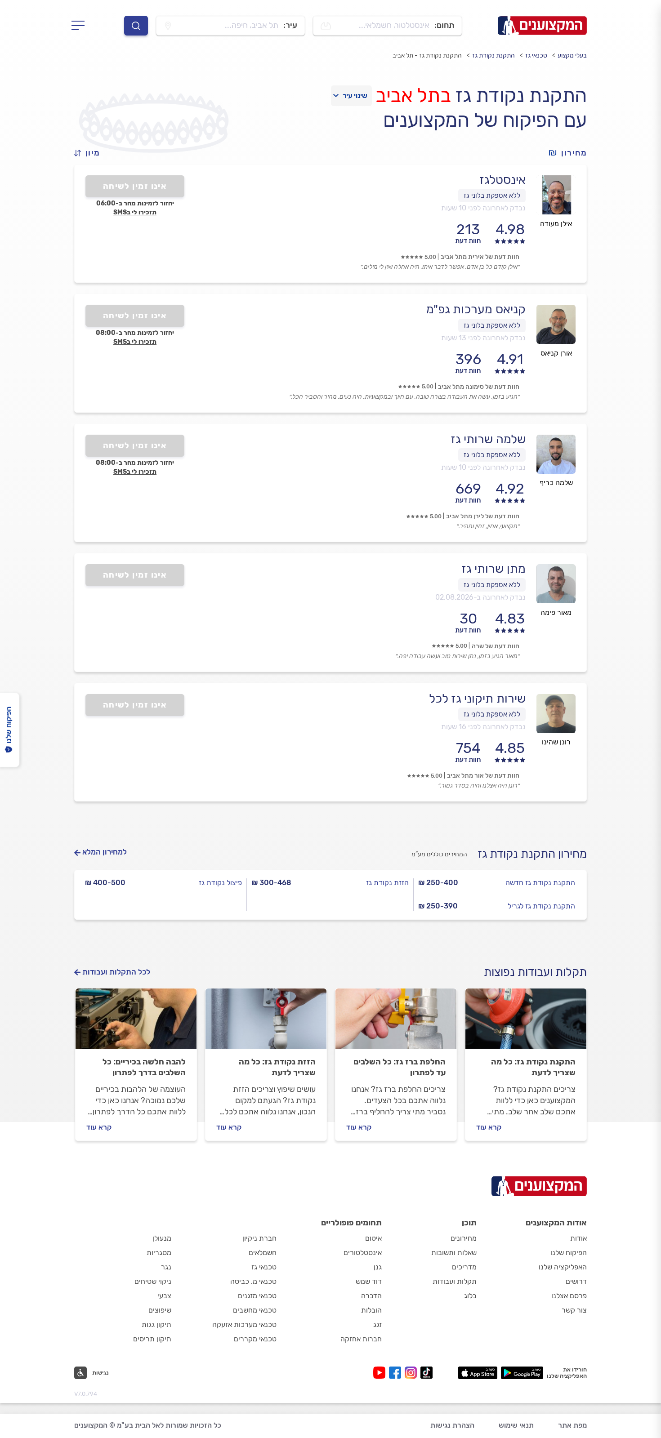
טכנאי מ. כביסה (253, 1281)
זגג (377, 1324)
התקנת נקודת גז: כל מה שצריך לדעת (533, 1067)
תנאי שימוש (516, 1425)
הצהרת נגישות (452, 1425)
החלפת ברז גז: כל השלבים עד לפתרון (399, 1067)
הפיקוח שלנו (568, 1252)
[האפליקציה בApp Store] (477, 1373)
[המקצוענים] (542, 25)
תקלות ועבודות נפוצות (535, 972)
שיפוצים (159, 1310)
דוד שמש (369, 1281)
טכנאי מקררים (255, 1339)
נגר (166, 1267)
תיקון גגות (156, 1324)
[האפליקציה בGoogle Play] (522, 1373)
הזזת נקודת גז (387, 882)
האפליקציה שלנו (563, 1267)
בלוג (470, 1295)
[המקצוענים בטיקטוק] (426, 1373)
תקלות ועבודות (455, 1281)
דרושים (576, 1281)
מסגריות (159, 1252)
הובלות (371, 1310)
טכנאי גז (536, 55)
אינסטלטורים (363, 1252)
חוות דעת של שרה (495, 646)
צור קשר (574, 1310)
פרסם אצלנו (569, 1295)
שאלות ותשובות (454, 1252)
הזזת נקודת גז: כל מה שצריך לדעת (277, 1067)
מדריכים (464, 1267)
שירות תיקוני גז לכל (477, 698)
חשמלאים (263, 1252)
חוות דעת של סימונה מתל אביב (478, 387)
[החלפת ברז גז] (395, 1022)
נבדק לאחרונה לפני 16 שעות (483, 726)
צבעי (164, 1295)
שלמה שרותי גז (488, 439)
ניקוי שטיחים (152, 1281)
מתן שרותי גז (493, 568)
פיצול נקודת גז (220, 882)
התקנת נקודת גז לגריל (541, 906)
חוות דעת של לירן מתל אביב (482, 516)
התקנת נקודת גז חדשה (540, 882)
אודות (578, 1238)
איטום (373, 1238)
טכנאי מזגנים (257, 1295)
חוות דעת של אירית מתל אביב (480, 257)
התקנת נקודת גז (493, 55)
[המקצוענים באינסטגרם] (412, 1373)
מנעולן (161, 1238)
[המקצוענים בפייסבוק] (397, 1373)
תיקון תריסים (152, 1339)
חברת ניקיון (259, 1238)
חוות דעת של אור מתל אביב (483, 775)
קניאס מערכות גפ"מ (476, 309)
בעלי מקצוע (572, 55)
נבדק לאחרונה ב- (480, 597)
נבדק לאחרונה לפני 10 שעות (483, 208)
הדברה (371, 1295)
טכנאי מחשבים (255, 1310)
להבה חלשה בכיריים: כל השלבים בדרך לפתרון (144, 1067)
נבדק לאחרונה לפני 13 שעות (483, 338)
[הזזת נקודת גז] (265, 1022)
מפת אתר (572, 1425)
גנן (378, 1267)
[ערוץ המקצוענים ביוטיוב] (381, 1373)
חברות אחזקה (361, 1339)
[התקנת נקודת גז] (525, 1022)
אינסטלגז (502, 180)
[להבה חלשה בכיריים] (136, 1022)
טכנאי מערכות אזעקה (244, 1324)
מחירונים (464, 1238)
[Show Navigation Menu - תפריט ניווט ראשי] (80, 26)
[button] (90, 153)
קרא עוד (488, 1127)
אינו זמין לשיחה (135, 186)
